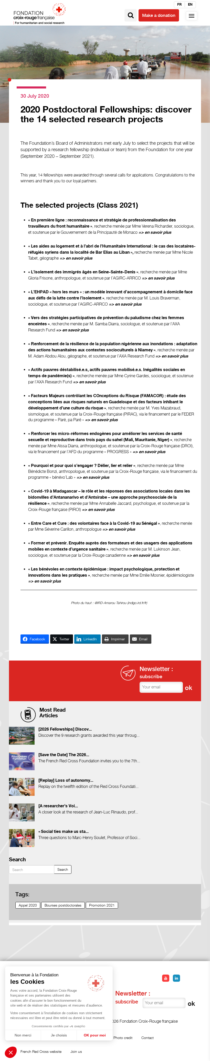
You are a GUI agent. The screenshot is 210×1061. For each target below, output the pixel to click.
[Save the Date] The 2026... (63, 755)
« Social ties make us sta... (63, 832)
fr (179, 4)
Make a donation (158, 15)
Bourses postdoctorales (63, 905)
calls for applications (135, 175)
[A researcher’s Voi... (58, 806)
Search (62, 869)
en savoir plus (158, 232)
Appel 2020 (28, 905)
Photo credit (122, 1037)
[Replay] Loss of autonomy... (65, 780)
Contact (147, 1037)
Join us (76, 1051)
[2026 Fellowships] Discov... (65, 729)
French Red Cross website (40, 1051)
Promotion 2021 (102, 905)
